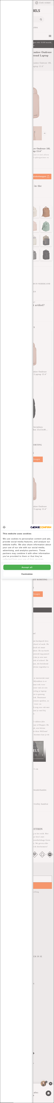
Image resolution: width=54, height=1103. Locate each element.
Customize (27, 574)
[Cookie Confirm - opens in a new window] (40, 527)
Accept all (27, 567)
